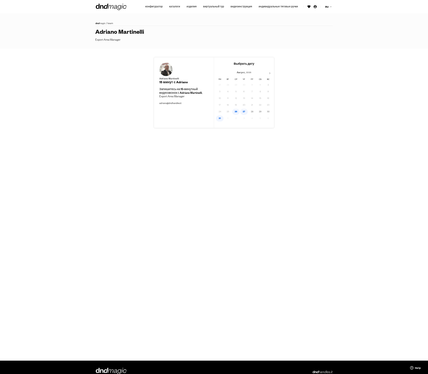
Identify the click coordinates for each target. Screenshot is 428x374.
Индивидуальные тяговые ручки (278, 7)
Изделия (192, 7)
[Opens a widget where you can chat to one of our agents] (415, 368)
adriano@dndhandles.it (170, 103)
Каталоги (174, 7)
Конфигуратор (154, 7)
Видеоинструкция (241, 7)
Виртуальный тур (213, 7)
